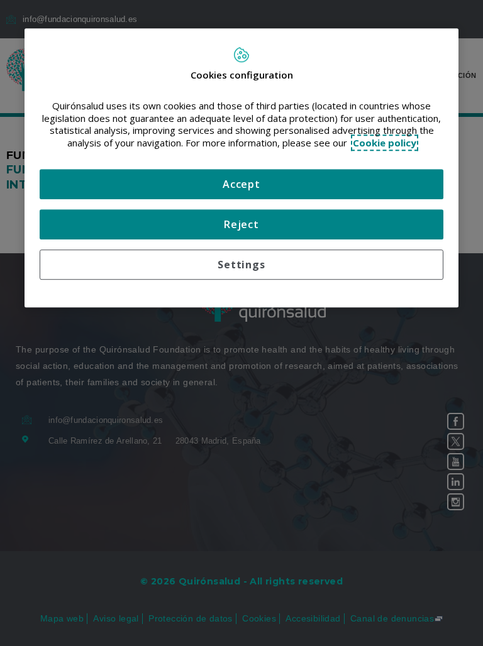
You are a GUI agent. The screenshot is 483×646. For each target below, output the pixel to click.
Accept (241, 185)
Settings (241, 265)
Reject (241, 225)
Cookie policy (384, 142)
